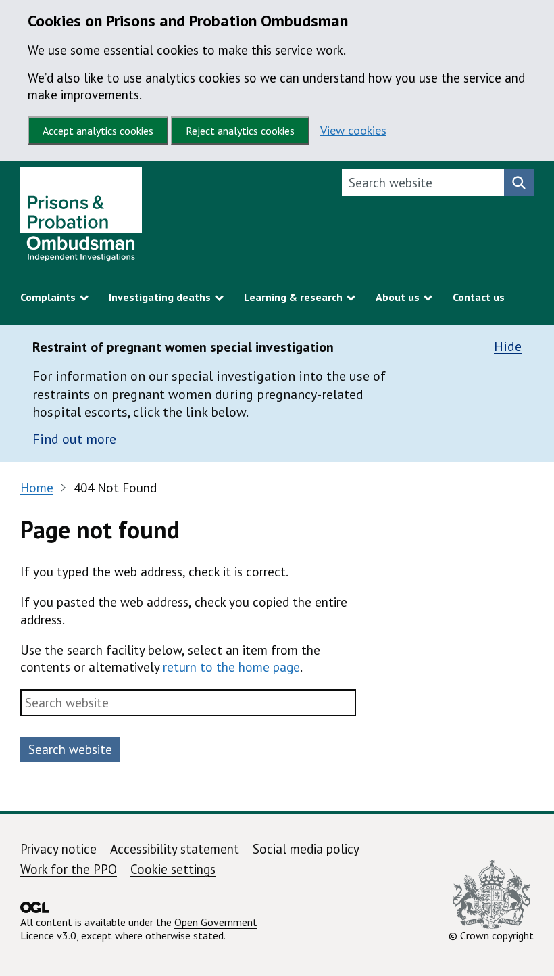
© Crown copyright (491, 935)
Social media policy (306, 849)
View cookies (353, 130)
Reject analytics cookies (240, 130)
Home (36, 488)
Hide (508, 346)
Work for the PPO (68, 869)
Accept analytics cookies (98, 130)
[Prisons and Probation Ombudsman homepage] (81, 217)
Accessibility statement (174, 849)
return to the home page (231, 667)
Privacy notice (58, 849)
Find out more (74, 439)
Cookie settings (173, 869)
